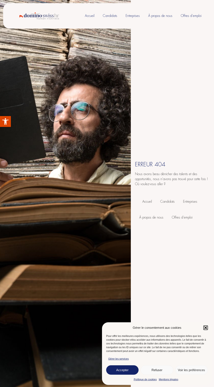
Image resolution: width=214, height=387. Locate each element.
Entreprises (133, 16)
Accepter (122, 370)
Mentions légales (168, 379)
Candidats (110, 16)
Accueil (89, 16)
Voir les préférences (191, 370)
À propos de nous (160, 16)
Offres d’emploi (191, 16)
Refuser (157, 370)
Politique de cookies (145, 379)
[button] (5, 121)
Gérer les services (118, 358)
